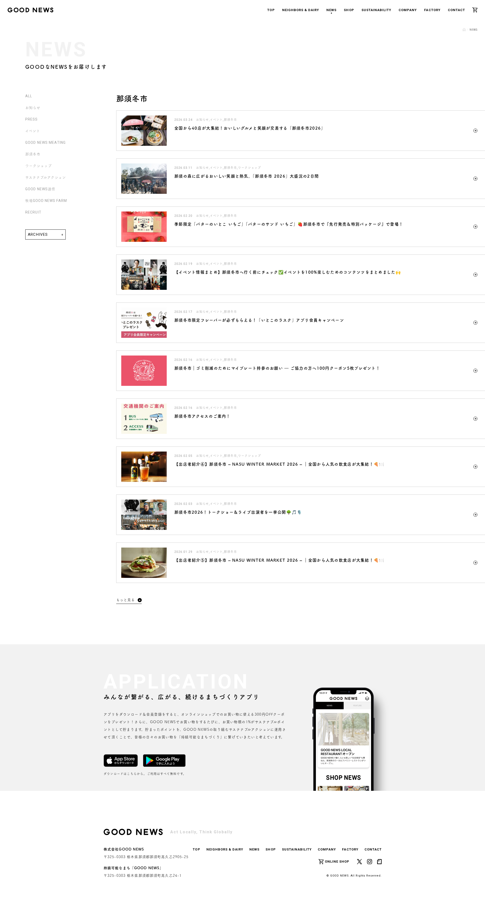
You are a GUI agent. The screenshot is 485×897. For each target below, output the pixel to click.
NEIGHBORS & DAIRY (300, 10)
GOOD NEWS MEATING (45, 142)
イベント (32, 131)
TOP (271, 10)
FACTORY (432, 10)
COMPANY (408, 10)
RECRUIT (33, 212)
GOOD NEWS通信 (40, 189)
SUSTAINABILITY (376, 10)
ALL (28, 96)
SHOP (349, 10)
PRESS (31, 119)
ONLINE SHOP (337, 861)
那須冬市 (32, 154)
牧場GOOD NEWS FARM (46, 201)
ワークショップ (38, 166)
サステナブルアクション (45, 177)
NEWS (331, 10)
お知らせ (32, 108)
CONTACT (456, 10)
